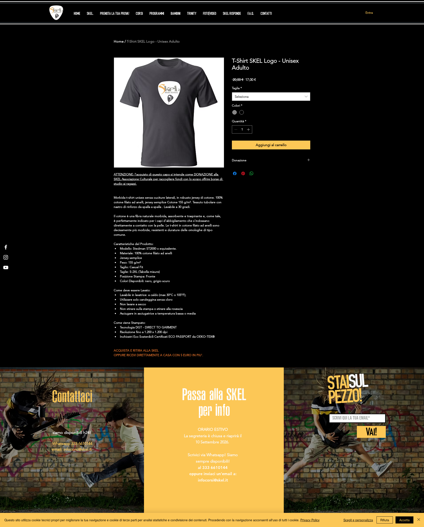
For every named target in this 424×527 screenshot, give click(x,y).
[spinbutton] (242, 129)
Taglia (237, 88)
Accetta (404, 520)
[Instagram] (6, 257)
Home (119, 41)
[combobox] (271, 96)
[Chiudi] (418, 519)
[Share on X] (260, 173)
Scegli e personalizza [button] (358, 520)
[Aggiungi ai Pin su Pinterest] (243, 173)
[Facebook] (6, 247)
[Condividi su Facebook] (234, 173)
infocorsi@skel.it (77, 449)
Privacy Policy (310, 520)
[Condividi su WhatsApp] (251, 173)
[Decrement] (235, 129)
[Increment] (249, 129)
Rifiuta (384, 520)
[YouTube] (6, 267)
